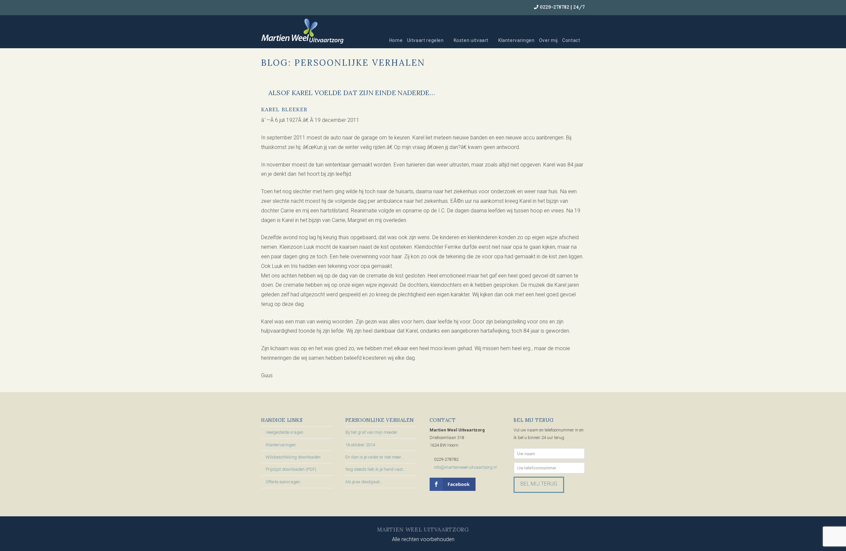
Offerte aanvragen (283, 481)
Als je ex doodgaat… (363, 481)
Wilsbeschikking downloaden (293, 457)
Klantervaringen (281, 444)
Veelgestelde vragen (284, 432)
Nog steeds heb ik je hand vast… (375, 469)
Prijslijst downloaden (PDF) (291, 469)
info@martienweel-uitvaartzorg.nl (465, 467)
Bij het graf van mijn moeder (371, 432)
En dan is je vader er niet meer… (374, 457)
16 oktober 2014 (360, 444)
